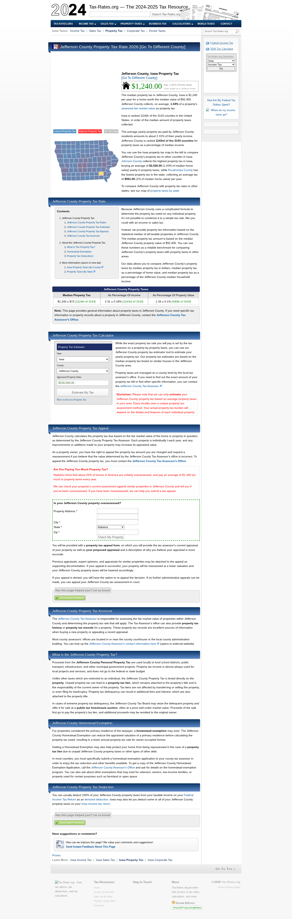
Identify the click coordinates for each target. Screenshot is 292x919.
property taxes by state (164, 190)
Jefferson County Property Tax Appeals (88, 231)
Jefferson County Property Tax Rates (86, 222)
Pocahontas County (180, 170)
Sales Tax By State (103, 896)
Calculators (181, 23)
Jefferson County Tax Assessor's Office (159, 461)
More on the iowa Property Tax (71, 399)
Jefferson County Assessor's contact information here (123, 643)
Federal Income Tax (221, 42)
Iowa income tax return (95, 803)
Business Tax (157, 23)
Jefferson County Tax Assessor (83, 235)
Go (221, 68)
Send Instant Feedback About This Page (90, 846)
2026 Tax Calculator (221, 48)
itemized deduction (96, 799)
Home (97, 887)
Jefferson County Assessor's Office (113, 767)
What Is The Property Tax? (81, 247)
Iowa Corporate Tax (160, 859)
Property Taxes (131, 23)
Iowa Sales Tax (105, 859)
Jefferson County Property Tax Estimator (88, 227)
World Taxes (206, 23)
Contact (226, 23)
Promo (56, 855)
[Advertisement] (124, 38)
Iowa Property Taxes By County (84, 267)
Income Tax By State (104, 892)
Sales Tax (107, 23)
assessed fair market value (138, 108)
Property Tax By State (104, 901)
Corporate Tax (136, 30)
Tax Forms (99, 905)
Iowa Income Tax (81, 859)
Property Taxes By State (80, 271)
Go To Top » (225, 869)
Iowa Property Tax (131, 859)
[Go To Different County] (162, 46)
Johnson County (131, 161)
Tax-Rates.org (63, 23)
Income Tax (86, 23)
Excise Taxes (157, 30)
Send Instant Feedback (71, 597)
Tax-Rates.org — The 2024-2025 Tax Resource (138, 7)
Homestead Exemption (79, 251)
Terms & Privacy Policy (229, 887)
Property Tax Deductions (80, 256)
